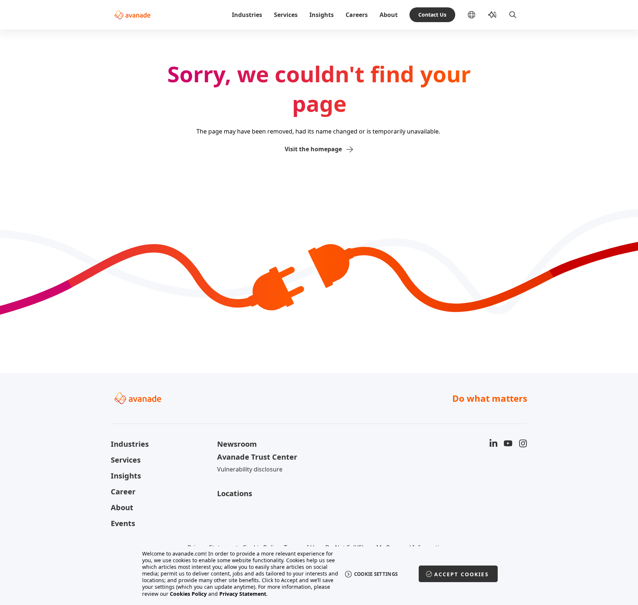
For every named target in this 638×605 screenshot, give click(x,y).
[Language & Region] (477, 14)
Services (286, 15)
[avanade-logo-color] (132, 15)
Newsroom (237, 444)
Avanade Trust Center (257, 457)
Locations (234, 493)
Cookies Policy (188, 593)
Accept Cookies (461, 574)
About (389, 15)
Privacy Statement (242, 593)
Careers (357, 15)
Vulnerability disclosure (249, 469)
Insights (321, 15)
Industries (247, 15)
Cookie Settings (376, 574)
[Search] (512, 14)
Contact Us (432, 14)
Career (123, 492)
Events (123, 523)
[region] (319, 573)
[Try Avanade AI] (492, 14)
